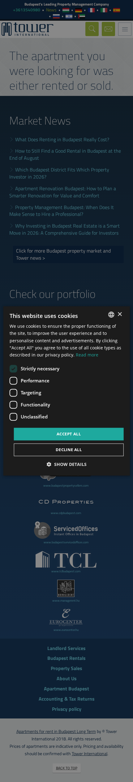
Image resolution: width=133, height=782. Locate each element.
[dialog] (66, 390)
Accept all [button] (69, 434)
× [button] (119, 314)
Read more (87, 355)
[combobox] (111, 314)
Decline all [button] (69, 450)
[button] (67, 464)
